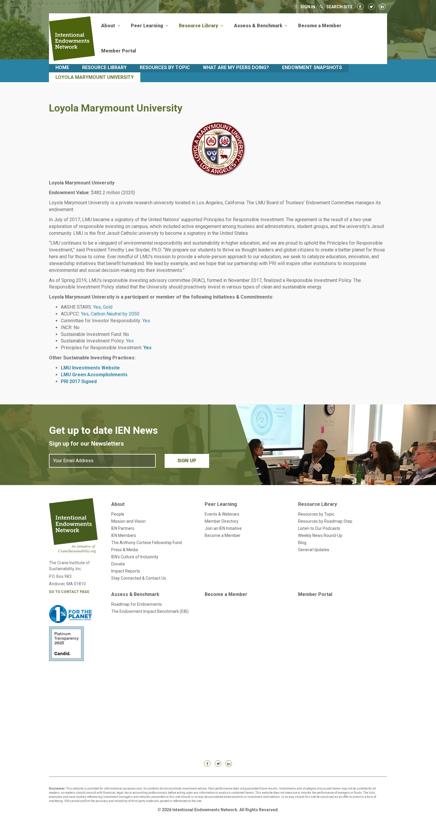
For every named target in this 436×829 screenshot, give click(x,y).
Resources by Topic (165, 67)
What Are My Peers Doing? (236, 67)
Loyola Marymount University (94, 77)
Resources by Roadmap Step (325, 521)
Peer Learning (221, 504)
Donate (118, 564)
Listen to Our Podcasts (319, 528)
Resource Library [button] (199, 25)
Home (62, 67)
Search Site (339, 6)
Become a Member (319, 25)
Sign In (307, 6)
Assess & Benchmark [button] (259, 25)
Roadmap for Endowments (136, 604)
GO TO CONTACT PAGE (69, 592)
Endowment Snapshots (312, 67)
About (118, 504)
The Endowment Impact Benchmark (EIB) (150, 611)
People (117, 514)
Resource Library (104, 67)
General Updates (313, 549)
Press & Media (124, 549)
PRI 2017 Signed (79, 381)
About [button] (108, 25)
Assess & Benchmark (135, 594)
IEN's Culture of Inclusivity (134, 556)
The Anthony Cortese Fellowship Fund (146, 542)
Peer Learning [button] (147, 25)
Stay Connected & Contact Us (138, 578)
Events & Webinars (222, 514)
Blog (302, 542)
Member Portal (118, 51)
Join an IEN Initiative (223, 528)
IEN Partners (122, 528)
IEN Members (123, 535)
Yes (147, 347)
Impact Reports (125, 571)
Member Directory (221, 521)
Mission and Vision (128, 521)
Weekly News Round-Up (320, 535)
